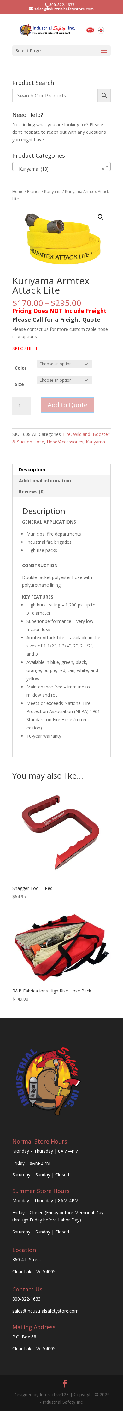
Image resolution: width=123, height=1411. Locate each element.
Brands (34, 191)
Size (19, 384)
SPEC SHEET (25, 348)
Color (20, 368)
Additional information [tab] (45, 480)
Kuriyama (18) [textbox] (59, 169)
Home (18, 191)
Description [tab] (32, 469)
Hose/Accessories (65, 442)
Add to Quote (67, 405)
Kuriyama (53, 191)
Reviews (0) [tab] (32, 492)
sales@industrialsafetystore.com (45, 1311)
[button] (100, 217)
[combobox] (61, 166)
